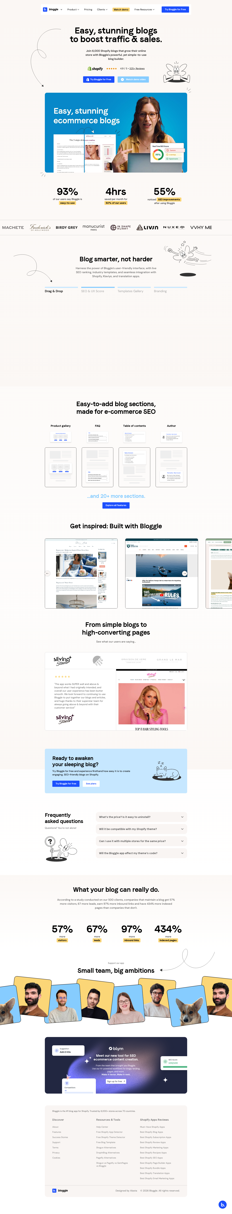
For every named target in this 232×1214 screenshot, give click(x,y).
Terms (55, 1147)
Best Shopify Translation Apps (155, 1173)
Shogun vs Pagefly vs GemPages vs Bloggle (112, 1164)
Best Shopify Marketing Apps (154, 1147)
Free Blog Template (105, 1142)
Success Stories (60, 1137)
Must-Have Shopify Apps (152, 1127)
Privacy (56, 1152)
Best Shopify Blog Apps (151, 1132)
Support (56, 1142)
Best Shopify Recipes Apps (153, 1152)
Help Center (102, 1127)
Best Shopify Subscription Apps (155, 1137)
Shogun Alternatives (106, 1147)
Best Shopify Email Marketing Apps (157, 1178)
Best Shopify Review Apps (153, 1142)
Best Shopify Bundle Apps (153, 1168)
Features (56, 1132)
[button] (55, 9)
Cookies (56, 1157)
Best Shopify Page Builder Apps (155, 1163)
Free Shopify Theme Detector (110, 1137)
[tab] (61, 290)
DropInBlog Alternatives (108, 1152)
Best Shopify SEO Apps (151, 1157)
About (55, 1127)
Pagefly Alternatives (106, 1157)
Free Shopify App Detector (109, 1132)
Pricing (88, 9)
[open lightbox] (116, 133)
